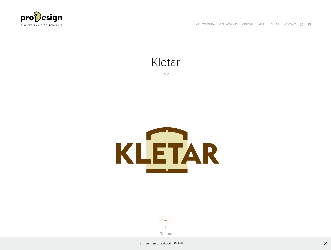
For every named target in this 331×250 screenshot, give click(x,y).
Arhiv (262, 24)
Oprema (248, 24)
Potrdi (178, 243)
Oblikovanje (228, 24)
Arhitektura (205, 24)
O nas (275, 24)
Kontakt (290, 24)
